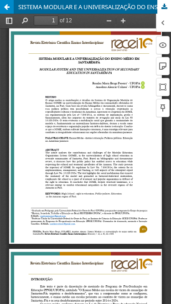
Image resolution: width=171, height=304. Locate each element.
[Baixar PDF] (164, 7)
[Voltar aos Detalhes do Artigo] (7, 7)
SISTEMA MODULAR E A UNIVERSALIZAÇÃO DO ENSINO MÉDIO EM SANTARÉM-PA (94, 7)
